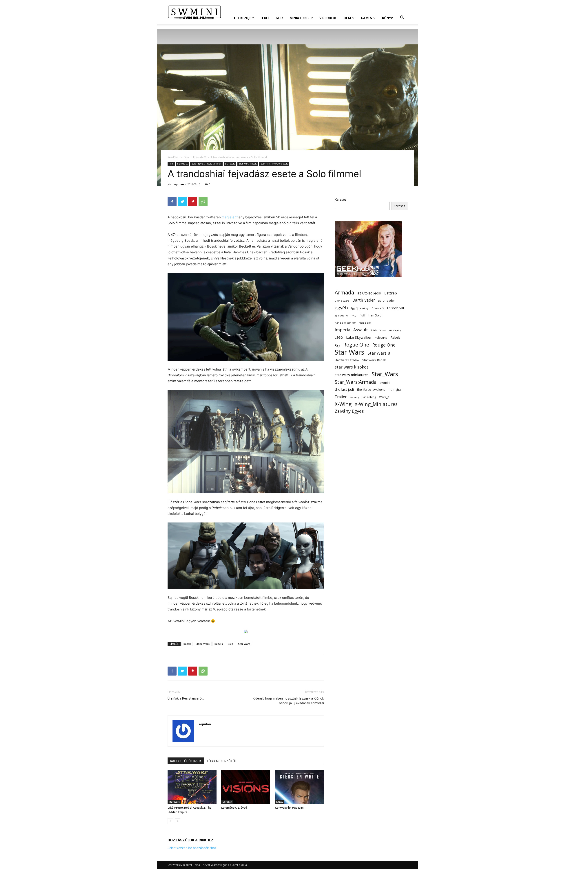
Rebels (219, 643)
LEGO (339, 337)
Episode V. (199, 157)
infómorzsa (378, 330)
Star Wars (230, 163)
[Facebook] (172, 201)
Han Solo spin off (345, 322)
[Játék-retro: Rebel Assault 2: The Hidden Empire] (192, 787)
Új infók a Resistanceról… (186, 698)
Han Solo (375, 315)
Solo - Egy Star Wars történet (206, 163)
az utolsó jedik (369, 293)
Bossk (187, 643)
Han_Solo (365, 322)
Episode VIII (395, 308)
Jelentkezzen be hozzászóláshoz (192, 848)
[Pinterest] (192, 201)
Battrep (390, 293)
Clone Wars (203, 643)
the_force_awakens (371, 389)
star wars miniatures (352, 375)
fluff (362, 315)
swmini (385, 382)
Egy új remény (359, 308)
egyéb (341, 307)
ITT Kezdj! (242, 18)
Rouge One (384, 344)
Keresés (340, 199)
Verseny (355, 397)
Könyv (387, 18)
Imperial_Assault (351, 329)
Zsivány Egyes (349, 411)
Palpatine (381, 338)
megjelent (230, 217)
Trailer (341, 396)
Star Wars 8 (378, 353)
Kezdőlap (173, 157)
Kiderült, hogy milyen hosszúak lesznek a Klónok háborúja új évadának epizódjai (288, 700)
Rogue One (356, 344)
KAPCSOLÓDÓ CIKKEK (185, 761)
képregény (395, 330)
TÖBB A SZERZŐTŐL (222, 761)
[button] (402, 18)
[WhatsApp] (203, 201)
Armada (344, 292)
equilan (178, 184)
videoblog (369, 397)
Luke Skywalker (359, 337)
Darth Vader (363, 300)
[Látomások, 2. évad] (245, 787)
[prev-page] (170, 821)
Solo (230, 643)
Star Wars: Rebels (248, 163)
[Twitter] (182, 201)
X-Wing (343, 404)
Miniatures (299, 18)
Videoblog (328, 18)
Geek (279, 18)
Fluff (265, 18)
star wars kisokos (352, 367)
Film (347, 18)
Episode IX (378, 308)
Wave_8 (384, 397)
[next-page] (177, 821)
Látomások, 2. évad (234, 807)
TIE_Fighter (395, 390)
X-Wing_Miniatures (376, 404)
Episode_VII (341, 315)
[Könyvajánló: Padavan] (299, 787)
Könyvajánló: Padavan (289, 807)
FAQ (354, 315)
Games (366, 18)
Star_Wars (385, 374)
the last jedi (344, 389)
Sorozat (227, 801)
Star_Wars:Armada (356, 382)
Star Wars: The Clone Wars (274, 163)
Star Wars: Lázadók (347, 360)
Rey (337, 345)
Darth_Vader (386, 301)
